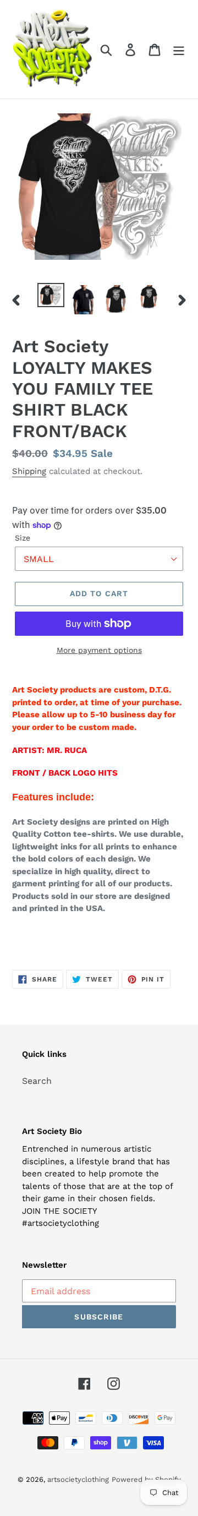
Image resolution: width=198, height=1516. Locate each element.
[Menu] (179, 49)
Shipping (29, 471)
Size (22, 537)
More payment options (99, 650)
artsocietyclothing (78, 1479)
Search (37, 1081)
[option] (51, 295)
